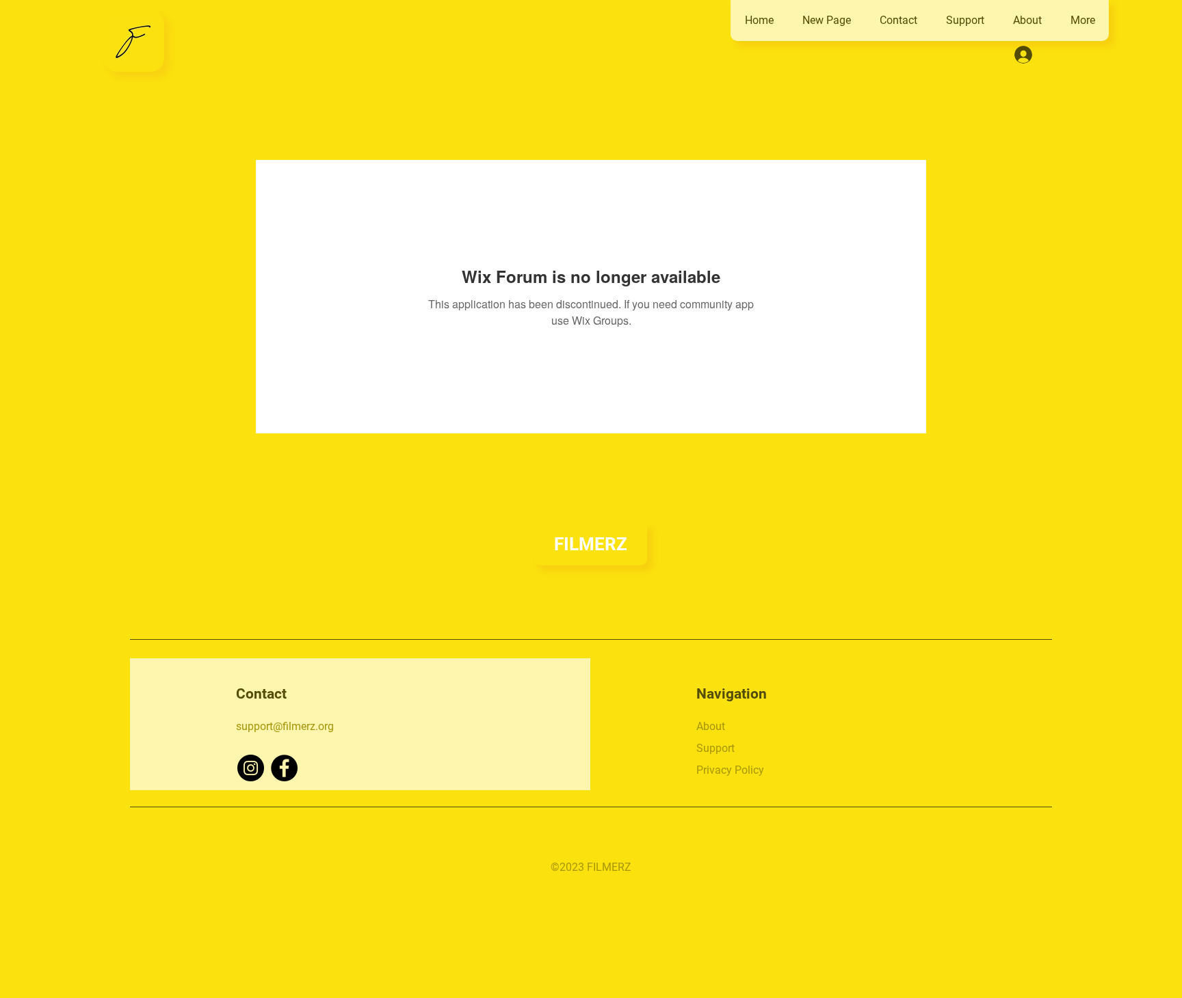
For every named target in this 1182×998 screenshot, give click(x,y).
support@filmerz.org (285, 726)
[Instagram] (250, 768)
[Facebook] (284, 768)
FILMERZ (590, 544)
